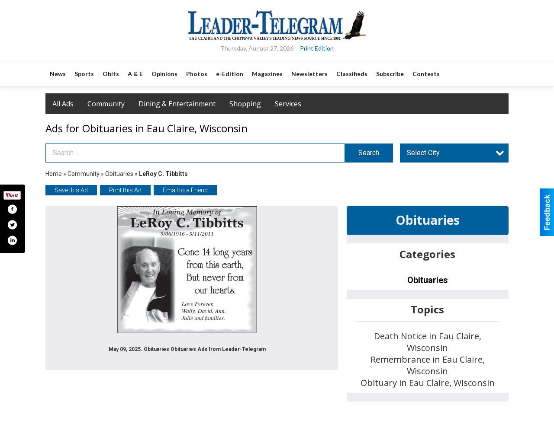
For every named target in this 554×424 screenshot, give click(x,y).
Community (106, 103)
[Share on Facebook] (12, 209)
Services (288, 103)
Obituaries (119, 173)
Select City (423, 153)
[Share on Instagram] (12, 240)
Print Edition (317, 48)
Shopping (245, 103)
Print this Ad (125, 190)
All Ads (63, 103)
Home (53, 173)
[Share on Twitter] (12, 225)
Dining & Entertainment (177, 103)
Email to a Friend (185, 190)
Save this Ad (71, 190)
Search (368, 153)
